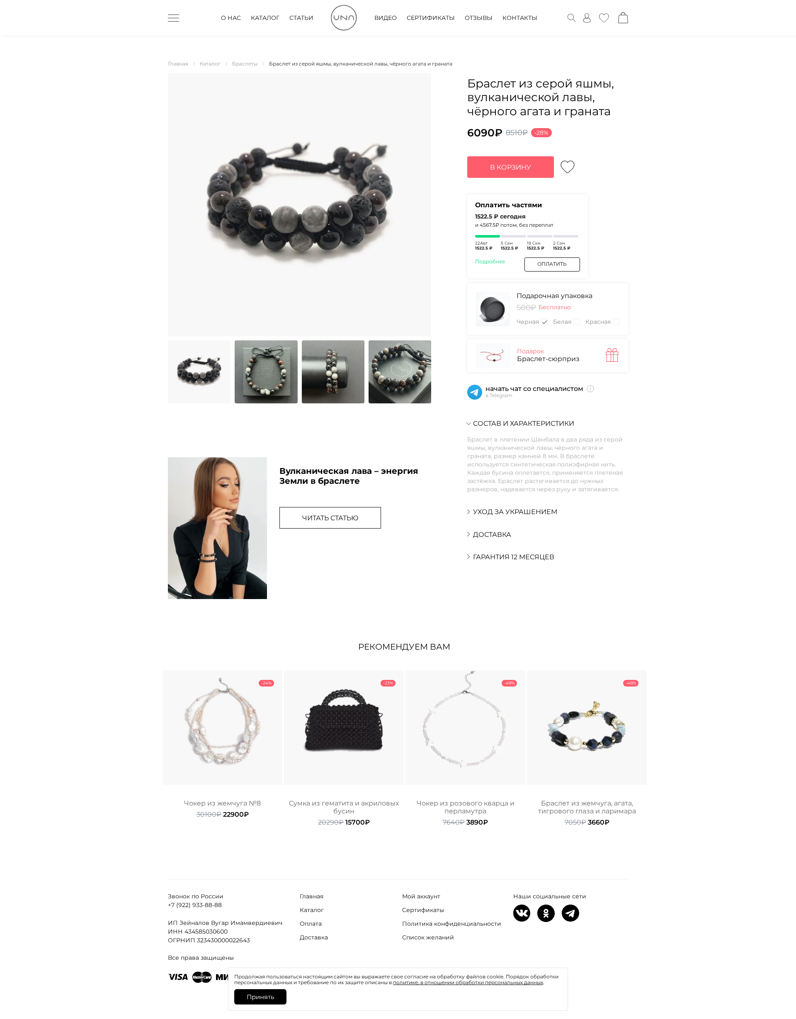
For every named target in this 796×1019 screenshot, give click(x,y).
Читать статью (330, 518)
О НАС (231, 18)
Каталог (312, 910)
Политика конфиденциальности (451, 923)
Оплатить (552, 264)
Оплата (311, 923)
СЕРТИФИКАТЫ (431, 18)
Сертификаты (423, 910)
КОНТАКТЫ (519, 18)
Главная (311, 896)
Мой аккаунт (421, 896)
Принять (260, 997)
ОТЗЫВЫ (479, 18)
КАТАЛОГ (265, 18)
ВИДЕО (385, 18)
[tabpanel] (222, 744)
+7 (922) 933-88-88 (195, 905)
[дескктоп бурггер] (173, 18)
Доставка (314, 937)
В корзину (510, 167)
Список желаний (428, 937)
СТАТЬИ (301, 18)
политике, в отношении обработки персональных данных (468, 982)
